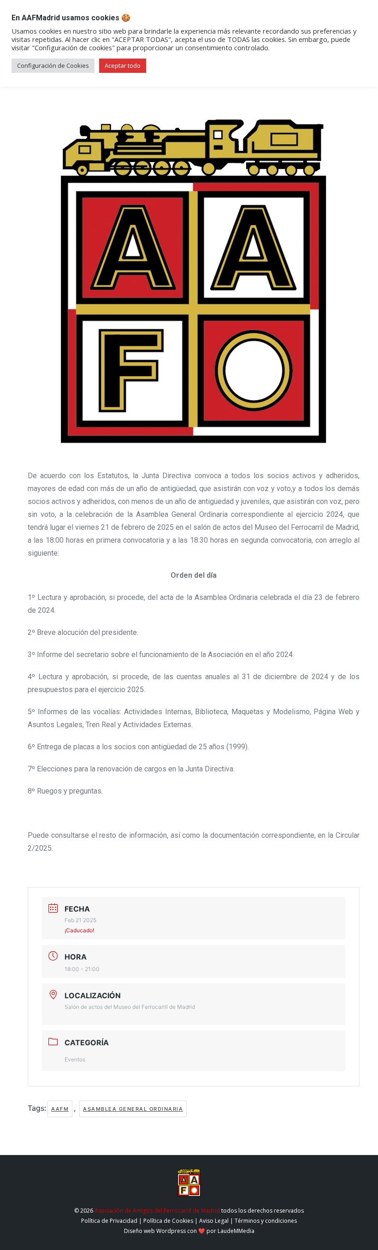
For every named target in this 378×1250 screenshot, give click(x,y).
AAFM (60, 1109)
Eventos (75, 1059)
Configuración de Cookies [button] (53, 65)
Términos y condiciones (266, 1221)
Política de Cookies (168, 1221)
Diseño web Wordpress (155, 1231)
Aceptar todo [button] (123, 65)
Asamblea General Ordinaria (133, 1109)
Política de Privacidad (109, 1221)
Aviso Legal (214, 1221)
